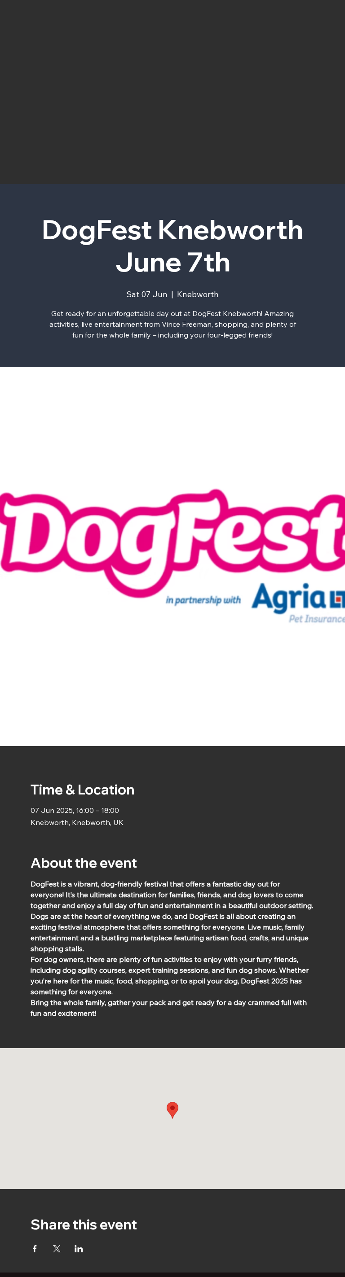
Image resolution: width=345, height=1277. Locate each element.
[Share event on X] (57, 1248)
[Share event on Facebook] (35, 1248)
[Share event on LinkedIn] (79, 1248)
